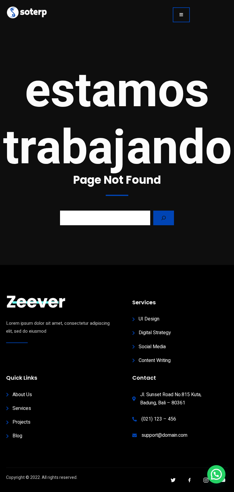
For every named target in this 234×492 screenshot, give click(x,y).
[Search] (163, 218)
